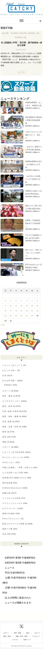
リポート (6, 447)
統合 (38, 33)
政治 (3, 33)
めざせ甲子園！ (9, 381)
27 (27, 316)
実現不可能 (23, 33)
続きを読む (21, 72)
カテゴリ (15, 639)
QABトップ (27, 639)
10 (11, 306)
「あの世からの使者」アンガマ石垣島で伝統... (33, 179)
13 (27, 306)
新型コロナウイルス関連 (13, 524)
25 (16, 316)
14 (32, 306)
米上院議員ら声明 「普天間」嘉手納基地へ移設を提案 (21, 43)
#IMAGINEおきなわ (11, 488)
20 (27, 311)
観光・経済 (7, 406)
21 (32, 311)
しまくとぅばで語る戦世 (13, 452)
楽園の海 (6, 493)
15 (37, 306)
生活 (4, 375)
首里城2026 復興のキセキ (14, 478)
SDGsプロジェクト (11, 519)
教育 (4, 432)
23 (5, 316)
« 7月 (2, 325)
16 (5, 311)
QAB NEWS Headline (24, 646)
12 (21, 306)
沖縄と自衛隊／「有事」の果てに (17, 467)
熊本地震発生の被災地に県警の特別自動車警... (33, 120)
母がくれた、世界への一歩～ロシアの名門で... (33, 253)
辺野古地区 (31, 33)
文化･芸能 (7, 421)
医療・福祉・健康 (10, 416)
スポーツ (6, 391)
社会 (4, 534)
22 (37, 311)
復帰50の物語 (8, 513)
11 (16, 306)
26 (21, 316)
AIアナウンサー (9, 508)
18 (16, 311)
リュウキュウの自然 (11, 498)
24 (11, 316)
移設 (25, 37)
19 (21, 311)
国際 (7, 33)
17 (11, 311)
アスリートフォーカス (12, 503)
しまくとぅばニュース (12, 365)
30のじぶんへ (8, 462)
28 (32, 316)
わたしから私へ (9, 370)
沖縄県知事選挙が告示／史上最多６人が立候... (33, 164)
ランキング (36, 636)
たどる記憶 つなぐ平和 (12, 473)
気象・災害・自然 (10, 427)
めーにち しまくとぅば (12, 457)
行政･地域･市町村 (10, 411)
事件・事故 (7, 396)
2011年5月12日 (21, 50)
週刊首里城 (7, 483)
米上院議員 (14, 33)
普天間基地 (18, 37)
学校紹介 (8, 385)
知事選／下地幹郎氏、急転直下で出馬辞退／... (33, 223)
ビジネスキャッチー (11, 401)
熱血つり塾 (7, 529)
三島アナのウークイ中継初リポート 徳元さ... (33, 135)
